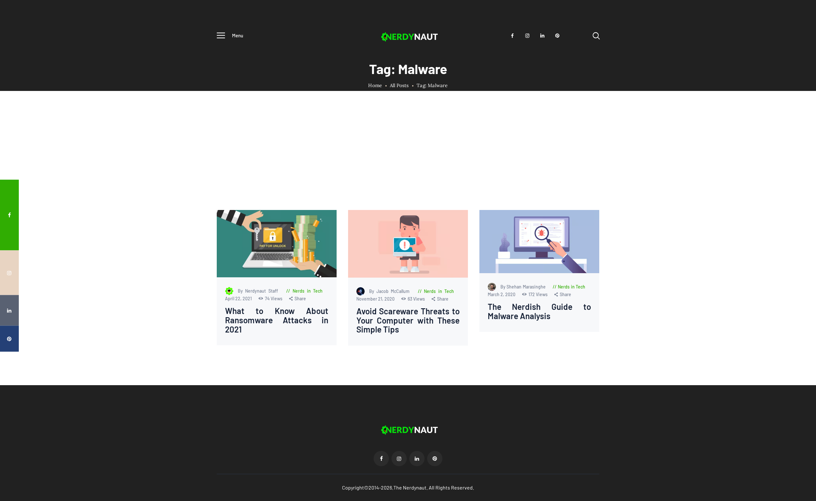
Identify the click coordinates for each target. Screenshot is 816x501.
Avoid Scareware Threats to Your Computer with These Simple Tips (408, 320)
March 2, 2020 (501, 294)
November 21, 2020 (375, 299)
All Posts (399, 85)
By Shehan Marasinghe (523, 287)
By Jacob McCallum (390, 291)
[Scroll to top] (799, 263)
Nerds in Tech (308, 291)
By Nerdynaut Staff (259, 291)
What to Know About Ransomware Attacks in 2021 (277, 320)
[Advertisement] (408, 162)
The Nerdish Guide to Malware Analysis (539, 312)
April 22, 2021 (239, 299)
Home (375, 85)
